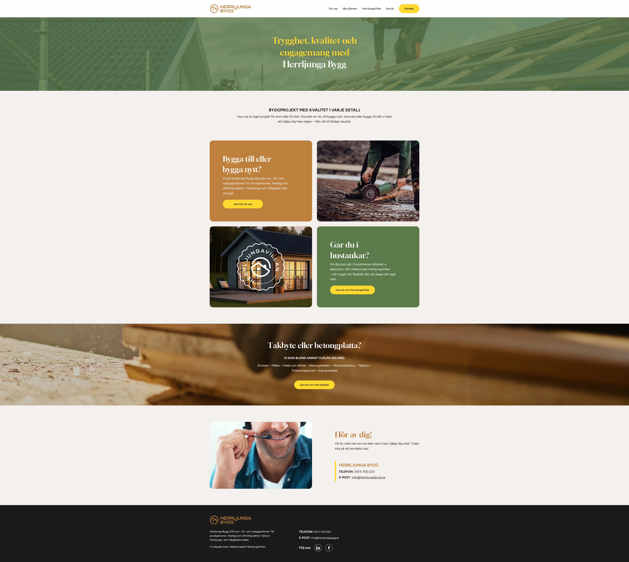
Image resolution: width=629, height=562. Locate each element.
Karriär (390, 8)
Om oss (333, 8)
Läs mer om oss (243, 204)
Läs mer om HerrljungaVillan (352, 289)
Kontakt (409, 8)
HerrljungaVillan (371, 8)
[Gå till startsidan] (230, 8)
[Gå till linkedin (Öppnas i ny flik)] (318, 548)
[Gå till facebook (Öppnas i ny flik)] (329, 548)
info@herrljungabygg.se (368, 477)
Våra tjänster (349, 8)
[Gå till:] (261, 266)
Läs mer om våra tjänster (314, 384)
